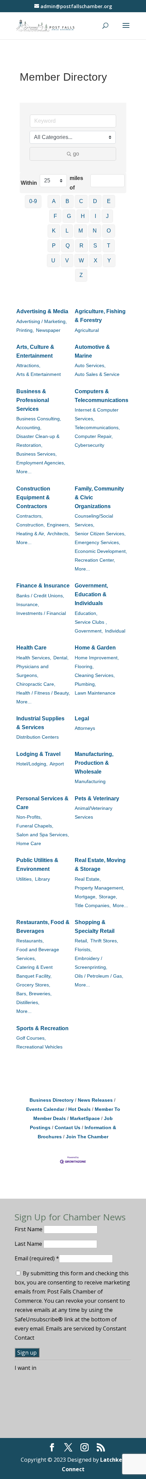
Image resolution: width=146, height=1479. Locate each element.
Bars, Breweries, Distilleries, (34, 998)
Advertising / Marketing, (41, 321)
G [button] (69, 216)
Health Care (31, 648)
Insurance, (27, 604)
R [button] (81, 245)
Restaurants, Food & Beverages (43, 926)
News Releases (95, 1100)
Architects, (58, 533)
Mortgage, (86, 896)
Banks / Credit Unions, (40, 595)
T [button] (108, 245)
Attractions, (28, 365)
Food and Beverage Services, (37, 954)
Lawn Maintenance (95, 693)
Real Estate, (88, 879)
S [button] (95, 245)
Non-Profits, (29, 817)
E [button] (109, 201)
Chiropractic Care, (35, 684)
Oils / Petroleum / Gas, (99, 976)
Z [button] (81, 275)
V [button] (67, 260)
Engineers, (58, 524)
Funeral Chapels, (34, 825)
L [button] (67, 231)
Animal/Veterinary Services (93, 813)
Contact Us (67, 1127)
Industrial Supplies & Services (40, 723)
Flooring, (84, 666)
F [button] (55, 216)
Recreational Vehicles (39, 1047)
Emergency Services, (97, 542)
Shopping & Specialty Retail (94, 926)
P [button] (54, 245)
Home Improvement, (97, 657)
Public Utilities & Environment (37, 864)
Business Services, (36, 454)
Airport (57, 763)
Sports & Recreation (42, 1028)
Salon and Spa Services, (42, 834)
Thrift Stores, (104, 940)
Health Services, (33, 657)
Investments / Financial (41, 613)
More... (24, 471)
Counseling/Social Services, (94, 520)
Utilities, (24, 879)
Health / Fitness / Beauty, (43, 693)
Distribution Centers (37, 737)
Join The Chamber (87, 1136)
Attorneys (85, 728)
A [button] (54, 201)
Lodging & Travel (38, 754)
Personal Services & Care (42, 803)
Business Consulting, (38, 418)
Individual (115, 631)
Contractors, (29, 516)
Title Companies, (93, 905)
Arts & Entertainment (38, 374)
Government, (89, 631)
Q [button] (68, 245)
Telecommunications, (97, 427)
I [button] (95, 216)
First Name (29, 1229)
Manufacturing (90, 781)
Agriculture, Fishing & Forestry (100, 315)
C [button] (81, 201)
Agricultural (87, 330)
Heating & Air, (30, 533)
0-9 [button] (33, 201)
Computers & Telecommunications (101, 395)
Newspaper (48, 330)
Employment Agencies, (40, 462)
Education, (86, 613)
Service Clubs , (91, 622)
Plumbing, (85, 684)
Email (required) (37, 1258)
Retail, (81, 940)
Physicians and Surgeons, (32, 671)
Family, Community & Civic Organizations (99, 497)
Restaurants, (30, 940)
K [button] (54, 231)
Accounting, (28, 427)
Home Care (28, 843)
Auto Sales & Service (97, 374)
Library (42, 879)
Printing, (25, 330)
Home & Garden (95, 648)
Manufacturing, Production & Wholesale (94, 763)
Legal (82, 718)
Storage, (108, 896)
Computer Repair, (94, 436)
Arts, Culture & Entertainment (35, 351)
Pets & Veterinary (97, 798)
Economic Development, (101, 551)
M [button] (80, 231)
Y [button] (109, 260)
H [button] (83, 216)
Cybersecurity (89, 445)
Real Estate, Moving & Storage (100, 864)
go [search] (76, 154)
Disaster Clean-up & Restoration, (37, 441)
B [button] (67, 201)
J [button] (107, 216)
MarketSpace (85, 1118)
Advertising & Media (42, 311)
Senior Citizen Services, (100, 533)
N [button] (95, 231)
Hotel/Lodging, (32, 763)
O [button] (109, 231)
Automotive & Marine (92, 351)
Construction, (30, 524)
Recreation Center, (95, 560)
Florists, (83, 949)
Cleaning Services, (95, 675)
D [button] (95, 201)
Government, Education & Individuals (91, 594)
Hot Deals (79, 1109)
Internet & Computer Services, (96, 414)
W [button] (81, 260)
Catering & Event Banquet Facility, (34, 972)
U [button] (53, 260)
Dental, (61, 657)
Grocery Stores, (33, 984)
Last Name (29, 1243)
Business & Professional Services (32, 400)
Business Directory (52, 1100)
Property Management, (99, 888)
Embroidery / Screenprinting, (91, 963)
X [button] (95, 260)
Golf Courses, (31, 1038)
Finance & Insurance (43, 585)
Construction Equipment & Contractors (33, 497)
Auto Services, (90, 365)
